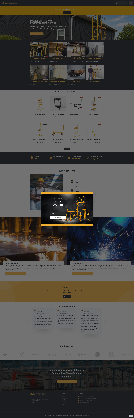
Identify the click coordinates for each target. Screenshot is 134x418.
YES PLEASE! (57, 217)
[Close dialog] (42, 193)
